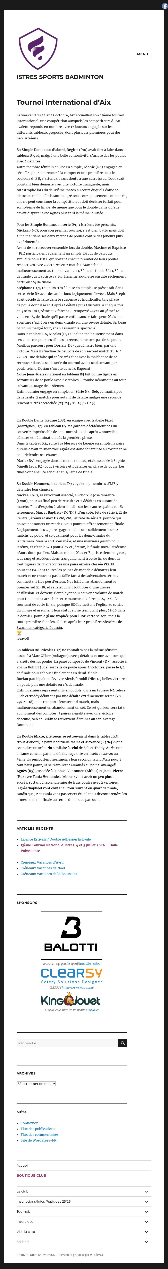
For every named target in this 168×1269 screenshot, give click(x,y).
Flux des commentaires (40, 1134)
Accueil (22, 1165)
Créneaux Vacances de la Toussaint (49, 874)
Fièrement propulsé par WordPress (81, 1255)
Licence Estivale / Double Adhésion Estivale (56, 839)
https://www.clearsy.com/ (78, 987)
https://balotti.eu (89, 964)
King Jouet (92, 1010)
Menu (142, 54)
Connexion (30, 1123)
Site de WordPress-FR (38, 1140)
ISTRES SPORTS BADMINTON (60, 76)
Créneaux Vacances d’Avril (42, 862)
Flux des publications (38, 1129)
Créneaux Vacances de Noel (43, 868)
